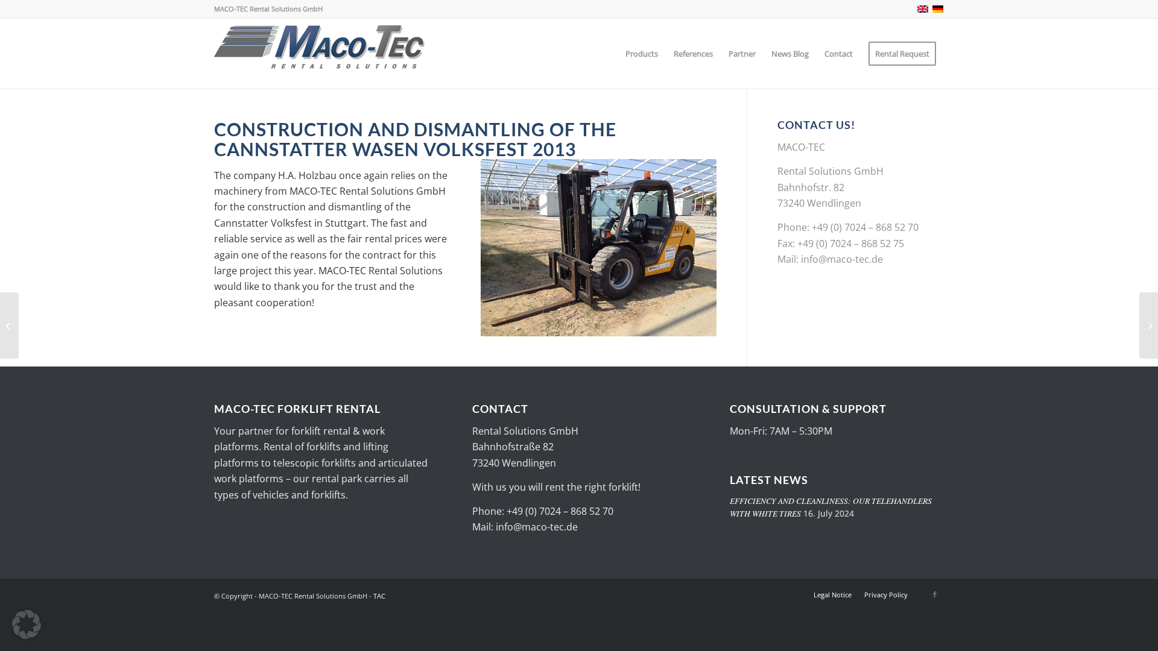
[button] (26, 624)
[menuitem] (642, 54)
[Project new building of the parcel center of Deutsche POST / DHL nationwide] (1148, 325)
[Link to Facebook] (935, 594)
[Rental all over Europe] (9, 325)
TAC (379, 595)
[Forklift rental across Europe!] (319, 54)
